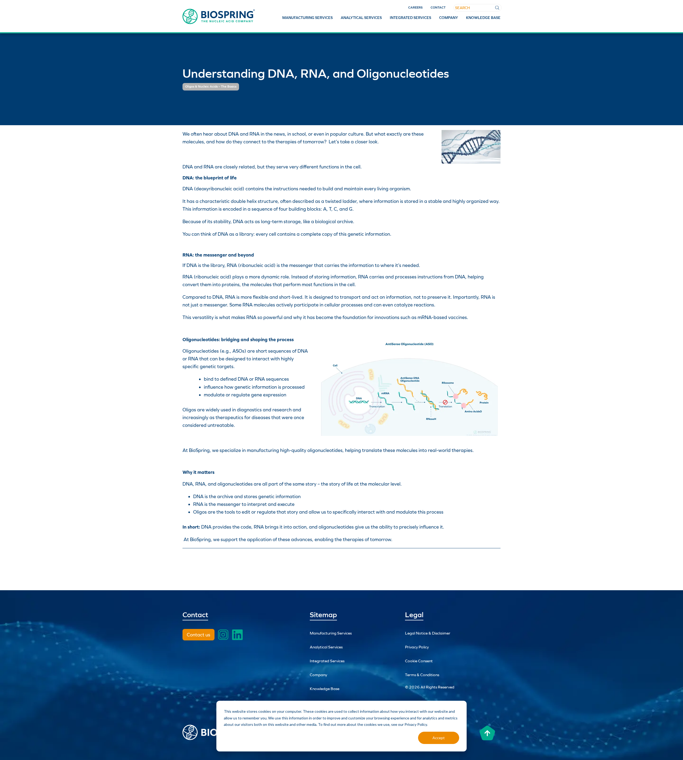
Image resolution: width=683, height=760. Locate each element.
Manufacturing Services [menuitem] (307, 17)
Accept (438, 737)
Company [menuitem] (448, 17)
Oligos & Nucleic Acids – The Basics (210, 86)
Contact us (198, 634)
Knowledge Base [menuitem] (483, 17)
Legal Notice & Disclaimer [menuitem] (427, 633)
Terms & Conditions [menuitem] (422, 674)
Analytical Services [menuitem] (361, 17)
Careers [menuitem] (415, 7)
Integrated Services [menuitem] (410, 17)
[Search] (497, 7)
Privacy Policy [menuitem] (417, 647)
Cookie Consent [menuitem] (419, 661)
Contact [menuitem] (438, 7)
